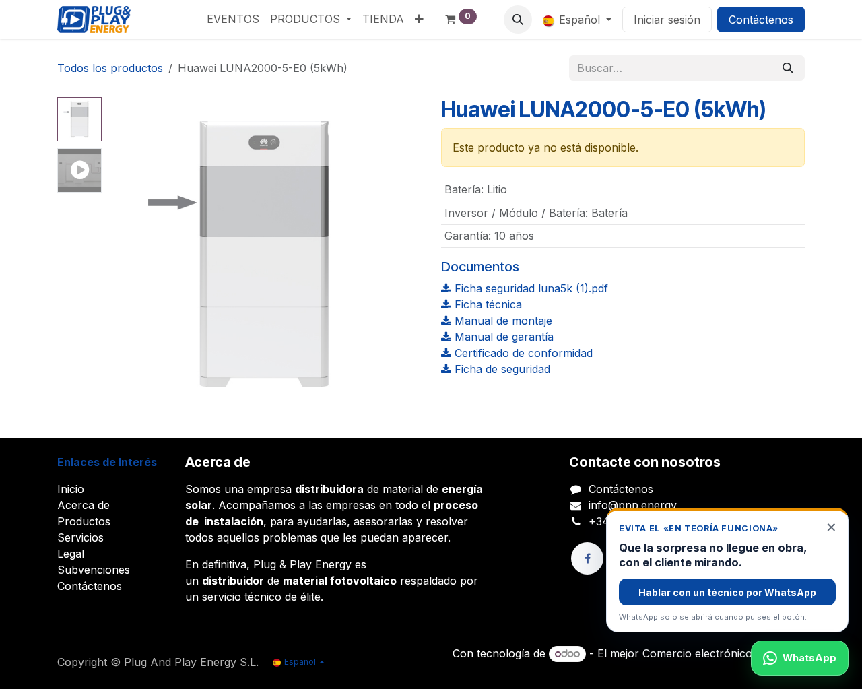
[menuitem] (233, 18)
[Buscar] (788, 68)
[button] (518, 19)
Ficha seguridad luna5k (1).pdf (529, 288)
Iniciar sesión (667, 19)
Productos (83, 521)
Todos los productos (110, 68)
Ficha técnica (486, 304)
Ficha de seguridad (500, 369)
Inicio (70, 489)
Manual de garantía (502, 336)
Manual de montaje (501, 320)
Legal (70, 553)
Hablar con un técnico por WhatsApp (727, 592)
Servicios (80, 537)
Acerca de (83, 505)
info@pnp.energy (633, 505)
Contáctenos (761, 19)
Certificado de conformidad (522, 353)
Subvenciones (93, 570)
